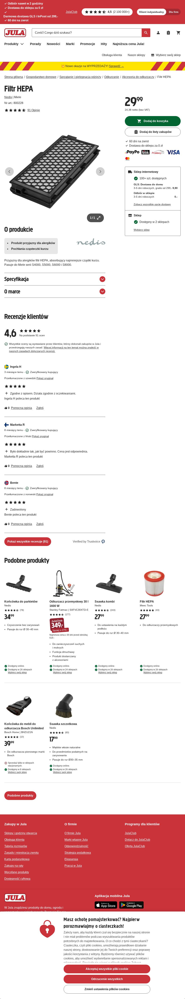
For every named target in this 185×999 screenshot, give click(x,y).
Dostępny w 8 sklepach (19, 771)
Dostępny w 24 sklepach (65, 671)
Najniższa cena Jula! (128, 44)
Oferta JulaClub (135, 846)
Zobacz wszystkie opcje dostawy (152, 204)
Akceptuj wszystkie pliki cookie (107, 968)
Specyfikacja (16, 279)
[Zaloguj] (158, 32)
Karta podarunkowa (16, 859)
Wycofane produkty (16, 872)
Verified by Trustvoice (86, 541)
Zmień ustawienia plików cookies (107, 989)
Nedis (8, 97)
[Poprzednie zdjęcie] (9, 171)
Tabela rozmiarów (15, 846)
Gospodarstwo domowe (41, 76)
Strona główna (13, 76)
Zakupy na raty (13, 865)
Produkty (11, 44)
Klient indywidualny (151, 11)
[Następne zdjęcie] (100, 171)
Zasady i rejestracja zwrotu (21, 852)
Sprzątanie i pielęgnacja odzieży (80, 76)
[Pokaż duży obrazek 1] (54, 171)
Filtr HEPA (164, 76)
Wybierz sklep (142, 229)
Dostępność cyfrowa (17, 878)
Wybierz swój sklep (168, 55)
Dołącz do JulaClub (137, 839)
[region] (92, 955)
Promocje (87, 44)
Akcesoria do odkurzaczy (138, 76)
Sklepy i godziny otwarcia (20, 833)
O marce (12, 291)
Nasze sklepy (136, 55)
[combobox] (91, 32)
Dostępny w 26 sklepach (20, 671)
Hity (104, 44)
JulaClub (71, 11)
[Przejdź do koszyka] (178, 32)
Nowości (53, 44)
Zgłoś (40, 407)
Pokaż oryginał (44, 378)
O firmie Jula (72, 833)
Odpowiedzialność (76, 846)
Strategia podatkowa (77, 852)
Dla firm (173, 11)
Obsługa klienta (112, 55)
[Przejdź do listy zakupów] (168, 32)
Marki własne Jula (76, 839)
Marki (70, 44)
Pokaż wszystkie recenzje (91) (27, 541)
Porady (35, 44)
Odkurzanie (111, 76)
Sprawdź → (116, 66)
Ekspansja (71, 859)
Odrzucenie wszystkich (107, 979)
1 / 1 (92, 217)
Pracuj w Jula (73, 865)
